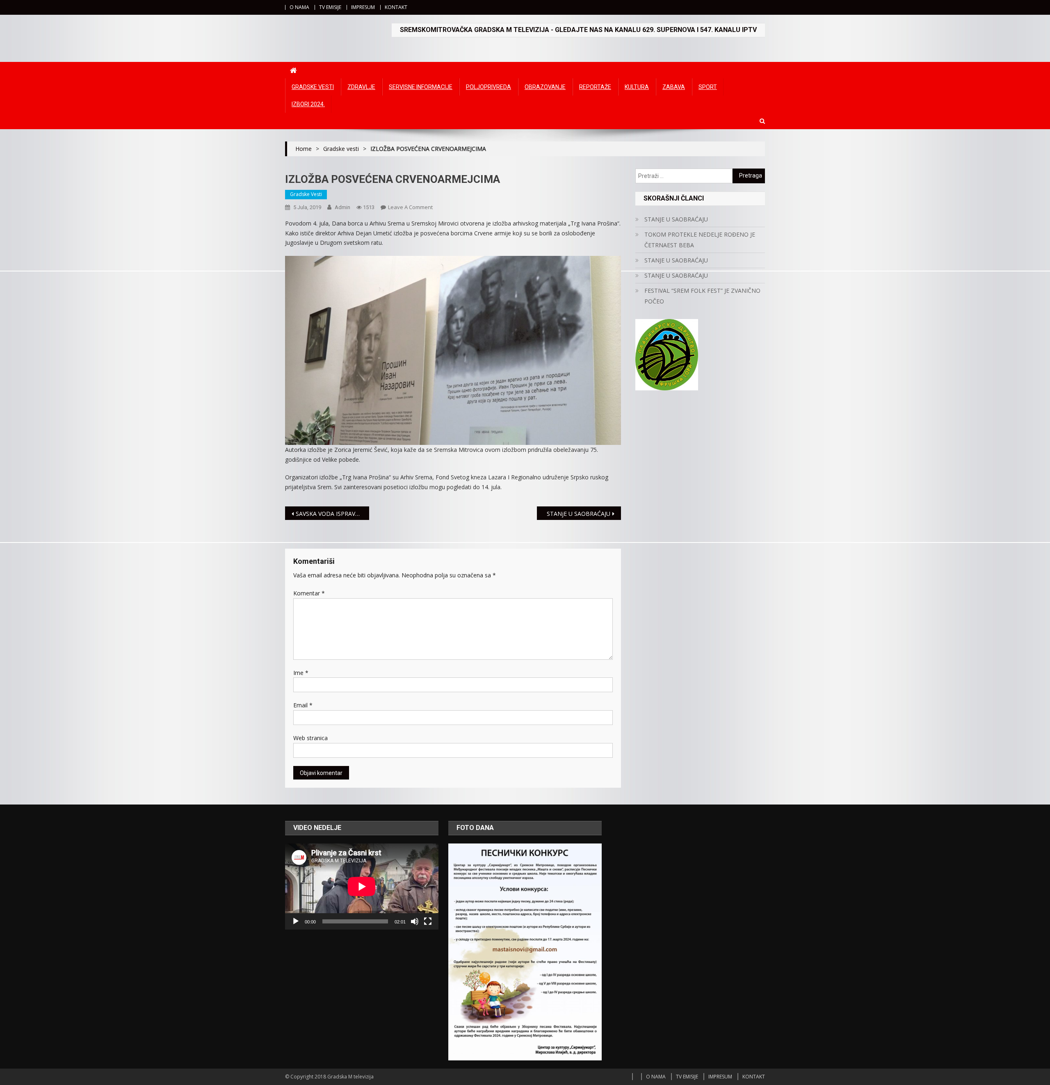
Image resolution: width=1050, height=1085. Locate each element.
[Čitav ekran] (428, 921)
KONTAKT (396, 7)
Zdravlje (361, 87)
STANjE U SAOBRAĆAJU (578, 513)
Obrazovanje (545, 87)
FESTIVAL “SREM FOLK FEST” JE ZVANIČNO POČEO (702, 296)
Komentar (309, 593)
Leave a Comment (410, 207)
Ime (300, 673)
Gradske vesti (313, 87)
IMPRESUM (363, 7)
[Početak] (296, 921)
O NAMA (299, 7)
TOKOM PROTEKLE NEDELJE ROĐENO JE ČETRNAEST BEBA (699, 239)
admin (342, 207)
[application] (361, 886)
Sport (707, 87)
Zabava (673, 87)
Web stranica (310, 738)
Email (303, 705)
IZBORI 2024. (308, 104)
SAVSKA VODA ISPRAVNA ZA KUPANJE (332, 513)
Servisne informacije (420, 87)
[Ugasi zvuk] (415, 921)
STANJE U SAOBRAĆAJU (676, 219)
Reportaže (595, 87)
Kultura (637, 87)
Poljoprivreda (488, 87)
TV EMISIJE (330, 7)
